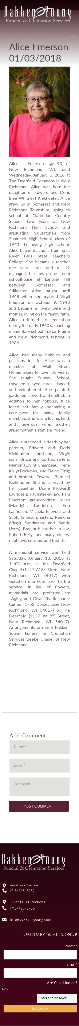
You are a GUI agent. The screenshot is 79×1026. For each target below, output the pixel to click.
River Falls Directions (27, 902)
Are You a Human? (39, 986)
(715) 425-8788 (22, 908)
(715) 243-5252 (22, 891)
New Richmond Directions (24, 885)
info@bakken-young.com (30, 920)
